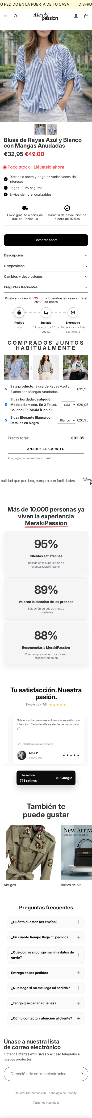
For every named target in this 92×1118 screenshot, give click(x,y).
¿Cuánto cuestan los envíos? (34, 922)
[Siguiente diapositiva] (83, 856)
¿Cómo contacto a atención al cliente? (41, 1018)
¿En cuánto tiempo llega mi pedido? (39, 937)
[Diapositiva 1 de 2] (40, 129)
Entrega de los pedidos (29, 973)
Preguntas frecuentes (21, 287)
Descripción (13, 255)
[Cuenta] (76, 16)
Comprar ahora (46, 240)
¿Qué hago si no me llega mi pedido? (40, 988)
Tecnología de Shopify (62, 1093)
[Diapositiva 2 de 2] (52, 129)
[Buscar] (15, 16)
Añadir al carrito (46, 449)
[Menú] (5, 16)
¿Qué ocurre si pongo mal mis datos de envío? (42, 954)
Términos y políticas (46, 1102)
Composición (14, 266)
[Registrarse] (81, 1074)
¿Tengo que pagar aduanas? (33, 1003)
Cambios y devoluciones (23, 276)
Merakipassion (36, 1093)
